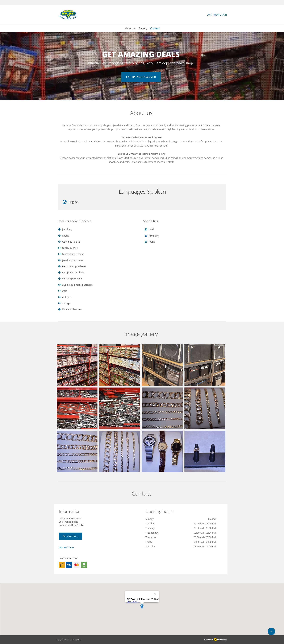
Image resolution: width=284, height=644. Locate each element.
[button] (77, 365)
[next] (219, 410)
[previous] (62, 410)
